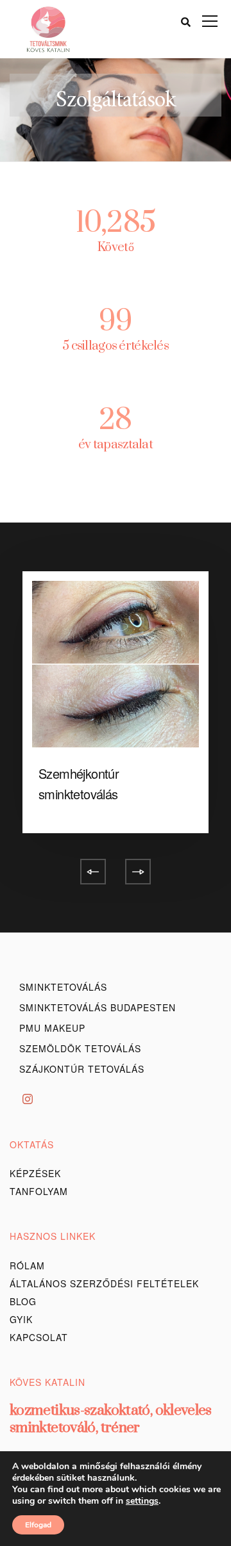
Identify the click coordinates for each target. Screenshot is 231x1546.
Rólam (27, 1265)
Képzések (35, 1173)
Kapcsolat (39, 1337)
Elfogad (38, 1525)
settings (142, 1501)
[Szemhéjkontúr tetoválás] (115, 657)
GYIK (21, 1319)
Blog (23, 1301)
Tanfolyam (39, 1191)
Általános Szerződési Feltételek (104, 1283)
